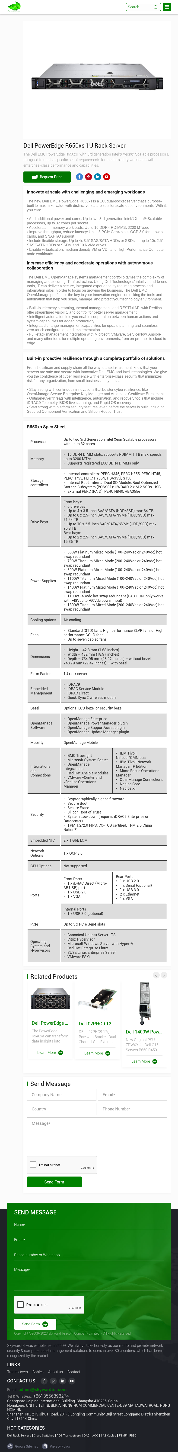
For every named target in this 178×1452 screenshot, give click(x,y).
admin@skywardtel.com (42, 1389)
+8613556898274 (51, 1396)
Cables (38, 1372)
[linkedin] (97, 176)
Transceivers (17, 1372)
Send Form (54, 1182)
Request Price (50, 177)
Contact (73, 1372)
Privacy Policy (59, 1446)
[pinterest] (88, 176)
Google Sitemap (26, 1446)
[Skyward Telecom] (14, 6)
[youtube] (106, 176)
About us (55, 1372)
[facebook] (79, 176)
